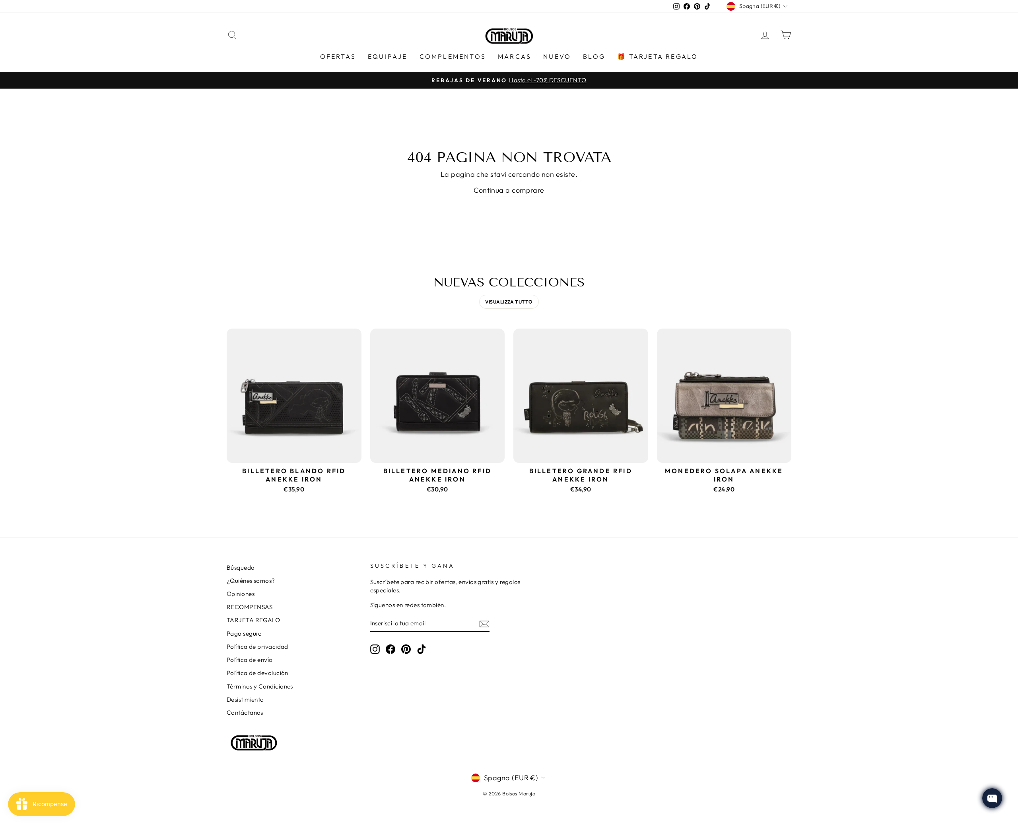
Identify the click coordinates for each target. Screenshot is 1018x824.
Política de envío (250, 659)
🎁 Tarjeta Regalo (657, 56)
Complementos (453, 56)
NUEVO (557, 56)
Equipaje (388, 56)
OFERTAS (338, 56)
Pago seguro (244, 633)
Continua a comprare (509, 190)
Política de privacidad (257, 646)
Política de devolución (257, 673)
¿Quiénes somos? (251, 580)
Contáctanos (245, 712)
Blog (594, 56)
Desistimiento (245, 699)
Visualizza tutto (509, 302)
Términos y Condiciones (260, 686)
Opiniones (240, 594)
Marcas (514, 56)
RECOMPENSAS (250, 607)
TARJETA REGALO (253, 620)
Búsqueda (241, 567)
